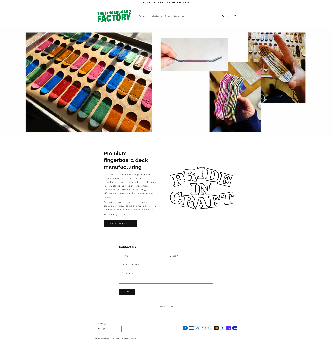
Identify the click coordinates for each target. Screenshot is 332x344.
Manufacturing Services (120, 223)
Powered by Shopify (129, 338)
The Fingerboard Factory (110, 338)
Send (127, 292)
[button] (223, 16)
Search (162, 306)
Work (170, 306)
